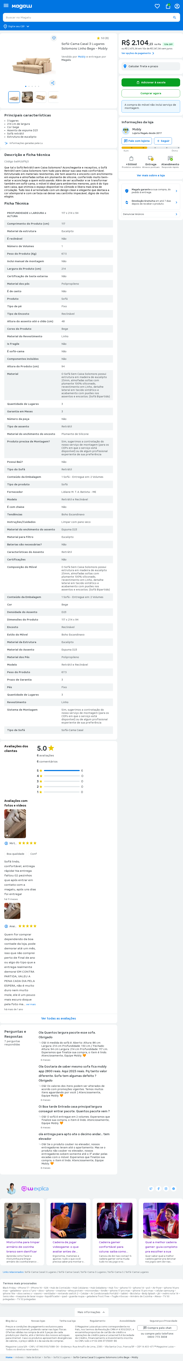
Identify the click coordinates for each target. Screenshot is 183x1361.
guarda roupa (76, 1296)
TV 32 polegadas (26, 1299)
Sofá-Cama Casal (69, 1272)
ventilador (50, 1293)
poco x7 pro (29, 1290)
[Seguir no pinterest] (173, 1188)
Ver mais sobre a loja (151, 175)
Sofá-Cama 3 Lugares (93, 1272)
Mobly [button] (82, 56)
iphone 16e (9, 1293)
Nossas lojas (38, 1321)
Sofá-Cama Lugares (137, 1272)
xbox (41, 1290)
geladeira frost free (98, 1296)
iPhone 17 (23, 1288)
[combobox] (91, 17)
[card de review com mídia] (15, 823)
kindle (104, 1290)
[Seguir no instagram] (166, 1188)
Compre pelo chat (159, 1327)
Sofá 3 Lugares (61, 1357)
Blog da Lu (11, 1321)
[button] (174, 17)
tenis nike (8, 1296)
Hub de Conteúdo (60, 1288)
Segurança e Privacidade (163, 1321)
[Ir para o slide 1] (25, 86)
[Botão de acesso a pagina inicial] (81, 6)
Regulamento (97, 1321)
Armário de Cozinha (141, 1296)
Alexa (158, 1296)
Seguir (165, 140)
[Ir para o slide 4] (35, 86)
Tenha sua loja (67, 1321)
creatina (61, 1290)
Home (9, 1357)
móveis (19, 1357)
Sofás (47, 1357)
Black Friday (9, 1288)
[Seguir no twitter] (151, 1188)
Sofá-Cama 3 (115, 1272)
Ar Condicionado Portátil (104, 1293)
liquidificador (52, 1296)
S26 (46, 1288)
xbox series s (24, 1293)
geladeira (15, 1290)
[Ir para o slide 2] (28, 86)
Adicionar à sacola (153, 82)
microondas (92, 1290)
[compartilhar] (52, 83)
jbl (159, 1293)
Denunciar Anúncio (133, 214)
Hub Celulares (80, 1288)
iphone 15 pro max (143, 1290)
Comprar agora (150, 93)
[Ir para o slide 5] (38, 86)
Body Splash (148, 1293)
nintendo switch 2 (68, 1293)
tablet (124, 1293)
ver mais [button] (31, 1004)
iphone (50, 1290)
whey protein (75, 1290)
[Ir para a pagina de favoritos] (157, 6)
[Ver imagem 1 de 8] (32, 59)
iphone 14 (138, 1288)
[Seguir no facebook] (158, 1188)
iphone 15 (125, 1288)
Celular (84, 1293)
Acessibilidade (127, 1321)
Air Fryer (157, 1288)
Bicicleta (135, 1293)
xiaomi (38, 1293)
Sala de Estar (33, 1357)
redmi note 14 (170, 1293)
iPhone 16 (36, 1288)
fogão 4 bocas (120, 1296)
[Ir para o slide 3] (32, 86)
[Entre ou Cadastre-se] (177, 6)
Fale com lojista (139, 140)
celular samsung (164, 1290)
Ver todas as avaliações (58, 1018)
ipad (64, 1296)
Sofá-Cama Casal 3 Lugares (40, 1272)
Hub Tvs (113, 1288)
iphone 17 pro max (120, 1290)
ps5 (148, 1288)
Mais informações (89, 1312)
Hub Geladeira (99, 1288)
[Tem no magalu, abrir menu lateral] (6, 5)
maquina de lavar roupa (29, 1296)
